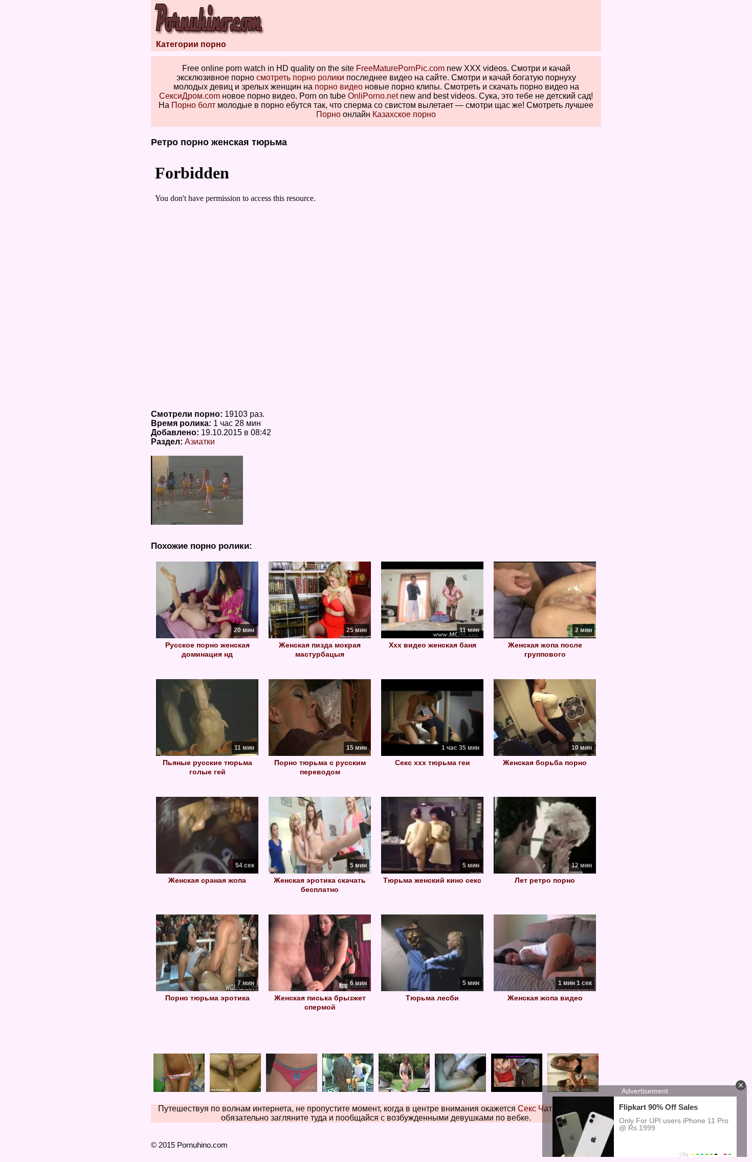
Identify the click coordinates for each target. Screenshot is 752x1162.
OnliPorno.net (373, 96)
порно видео (339, 86)
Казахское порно (404, 114)
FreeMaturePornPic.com (400, 68)
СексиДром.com (189, 96)
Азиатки (200, 441)
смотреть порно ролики (300, 77)
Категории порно (191, 44)
